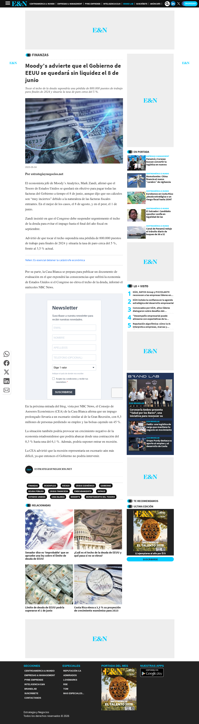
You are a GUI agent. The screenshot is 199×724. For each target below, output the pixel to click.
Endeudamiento (82, 491)
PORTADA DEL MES (114, 665)
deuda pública (36, 491)
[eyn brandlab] (143, 377)
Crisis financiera (59, 491)
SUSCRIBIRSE (150, 559)
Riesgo (66, 485)
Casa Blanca (58, 496)
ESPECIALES (71, 665)
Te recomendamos (146, 501)
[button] (6, 354)
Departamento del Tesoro (100, 496)
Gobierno (106, 485)
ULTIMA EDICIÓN (143, 506)
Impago (101, 491)
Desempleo (50, 485)
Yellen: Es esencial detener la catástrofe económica (55, 260)
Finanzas (33, 485)
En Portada (141, 152)
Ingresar (190, 3)
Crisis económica (85, 485)
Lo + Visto (141, 286)
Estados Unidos (36, 496)
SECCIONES (32, 665)
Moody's (75, 496)
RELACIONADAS (41, 505)
